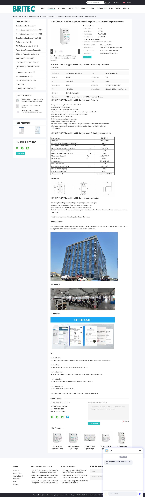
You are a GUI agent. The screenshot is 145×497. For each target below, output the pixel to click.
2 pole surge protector (61, 393)
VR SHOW (126, 8)
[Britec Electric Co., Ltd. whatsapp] (23, 148)
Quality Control (87, 8)
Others (18, 84)
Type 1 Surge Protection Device (27, 30)
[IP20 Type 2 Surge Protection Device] (17, 106)
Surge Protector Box (23, 76)
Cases (118, 8)
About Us (61, 8)
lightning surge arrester (91, 393)
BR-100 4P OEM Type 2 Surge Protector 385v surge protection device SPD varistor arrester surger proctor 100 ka (89, 448)
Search (107, 2)
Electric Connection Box (24, 80)
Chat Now (116, 2)
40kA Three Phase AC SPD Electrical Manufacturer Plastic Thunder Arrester (32, 112)
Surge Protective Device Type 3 (27, 38)
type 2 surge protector (76, 393)
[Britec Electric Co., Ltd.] (24, 9)
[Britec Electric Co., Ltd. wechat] (28, 148)
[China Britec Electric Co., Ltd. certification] (21, 130)
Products (51, 8)
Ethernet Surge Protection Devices (28, 66)
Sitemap (16, 484)
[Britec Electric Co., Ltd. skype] (67, 417)
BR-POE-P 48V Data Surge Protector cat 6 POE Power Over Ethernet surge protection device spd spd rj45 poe (74, 477)
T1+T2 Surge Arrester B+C (25, 46)
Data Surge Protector (23, 58)
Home (43, 8)
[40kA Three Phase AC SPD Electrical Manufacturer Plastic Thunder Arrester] (17, 112)
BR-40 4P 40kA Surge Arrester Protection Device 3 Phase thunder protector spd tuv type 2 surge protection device (45, 471)
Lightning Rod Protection (24, 88)
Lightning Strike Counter (24, 72)
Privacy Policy (37, 495)
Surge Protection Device (24, 26)
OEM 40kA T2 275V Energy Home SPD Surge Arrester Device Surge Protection (63, 58)
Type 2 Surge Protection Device (36, 16)
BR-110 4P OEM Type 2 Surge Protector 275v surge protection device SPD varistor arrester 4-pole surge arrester (105, 448)
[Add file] (106, 494)
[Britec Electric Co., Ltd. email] (18, 148)
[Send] (140, 494)
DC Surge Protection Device (26, 54)
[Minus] (140, 450)
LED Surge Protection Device (26, 62)
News (111, 8)
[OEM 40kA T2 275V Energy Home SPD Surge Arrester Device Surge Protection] (64, 36)
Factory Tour (73, 8)
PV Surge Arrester (22, 42)
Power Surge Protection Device (27, 50)
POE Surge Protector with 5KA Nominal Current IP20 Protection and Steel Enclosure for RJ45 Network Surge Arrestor (74, 471)
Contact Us (101, 8)
